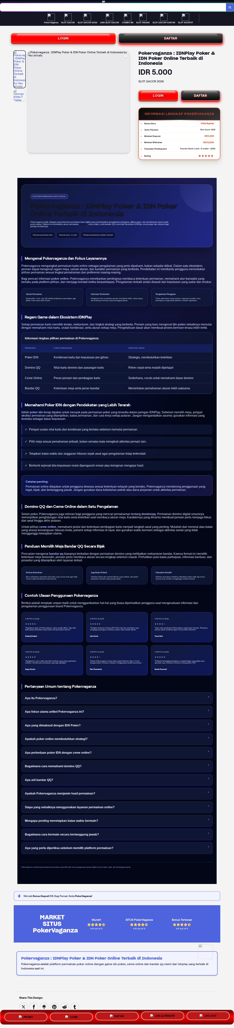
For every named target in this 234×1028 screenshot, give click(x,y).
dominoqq (148, 514)
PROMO (28, 1016)
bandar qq (56, 553)
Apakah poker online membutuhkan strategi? (56, 738)
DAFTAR (170, 38)
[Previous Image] (30, 102)
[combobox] (113, 7)
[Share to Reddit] (64, 1006)
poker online (60, 278)
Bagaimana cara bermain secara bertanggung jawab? (62, 834)
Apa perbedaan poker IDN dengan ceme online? (58, 752)
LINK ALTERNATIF (165, 1015)
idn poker (179, 324)
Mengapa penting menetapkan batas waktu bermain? (61, 820)
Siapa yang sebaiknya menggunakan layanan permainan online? (70, 807)
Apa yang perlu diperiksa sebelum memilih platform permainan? (69, 848)
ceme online (47, 526)
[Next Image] (127, 102)
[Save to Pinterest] (54, 1006)
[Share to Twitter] (23, 1006)
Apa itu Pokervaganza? (41, 698)
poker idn (36, 412)
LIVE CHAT (210, 1016)
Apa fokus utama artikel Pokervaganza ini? (54, 711)
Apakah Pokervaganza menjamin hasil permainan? (60, 793)
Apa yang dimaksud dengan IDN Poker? (53, 725)
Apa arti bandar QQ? (39, 779)
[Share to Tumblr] (74, 1006)
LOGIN (63, 38)
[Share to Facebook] (33, 1006)
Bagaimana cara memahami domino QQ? (53, 766)
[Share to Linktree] (44, 1006)
